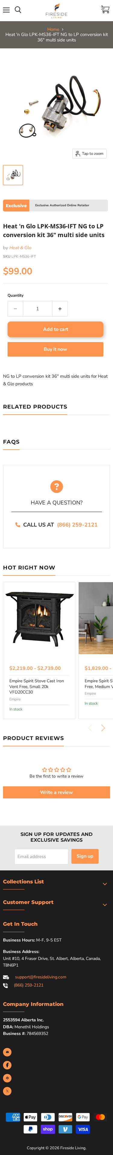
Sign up (85, 856)
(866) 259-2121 (77, 524)
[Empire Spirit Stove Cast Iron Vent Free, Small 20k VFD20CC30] (39, 618)
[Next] (103, 728)
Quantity (16, 295)
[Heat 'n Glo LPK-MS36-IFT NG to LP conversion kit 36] (13, 175)
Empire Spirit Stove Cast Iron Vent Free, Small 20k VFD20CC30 (36, 686)
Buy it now (55, 349)
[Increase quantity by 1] (60, 309)
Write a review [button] (56, 792)
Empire (14, 699)
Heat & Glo (20, 248)
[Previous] (90, 728)
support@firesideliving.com (40, 977)
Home (53, 29)
